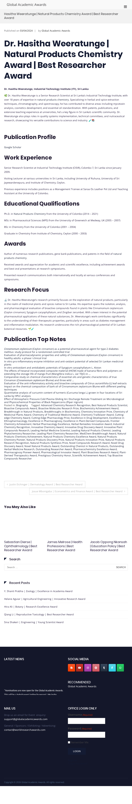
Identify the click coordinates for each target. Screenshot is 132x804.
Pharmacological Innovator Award (60, 452)
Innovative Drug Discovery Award (84, 427)
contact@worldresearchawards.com (24, 729)
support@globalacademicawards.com (25, 719)
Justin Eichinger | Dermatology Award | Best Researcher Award (45, 484)
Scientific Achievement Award (89, 455)
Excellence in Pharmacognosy (45, 421)
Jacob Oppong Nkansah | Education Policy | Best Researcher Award (108, 546)
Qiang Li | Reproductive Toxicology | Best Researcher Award (39, 614)
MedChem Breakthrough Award (98, 433)
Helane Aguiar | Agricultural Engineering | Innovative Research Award (44, 598)
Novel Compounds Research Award (89, 442)
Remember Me (79, 742)
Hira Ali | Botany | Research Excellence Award (30, 606)
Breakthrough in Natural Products (23, 411)
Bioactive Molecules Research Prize (58, 408)
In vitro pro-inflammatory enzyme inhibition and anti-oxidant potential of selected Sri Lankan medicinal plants (63, 363)
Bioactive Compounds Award (20, 408)
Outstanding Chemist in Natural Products (84, 446)
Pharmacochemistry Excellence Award (95, 449)
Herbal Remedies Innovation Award (91, 424)
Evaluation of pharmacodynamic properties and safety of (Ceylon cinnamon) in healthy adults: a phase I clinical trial (63, 356)
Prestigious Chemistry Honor (54, 455)
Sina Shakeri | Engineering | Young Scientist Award (34, 622)
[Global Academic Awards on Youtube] (79, 668)
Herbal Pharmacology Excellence (51, 424)
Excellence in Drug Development (89, 417)
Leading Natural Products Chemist (91, 430)
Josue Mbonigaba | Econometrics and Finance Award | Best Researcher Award (77, 491)
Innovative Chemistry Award (47, 427)
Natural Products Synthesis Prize (49, 442)
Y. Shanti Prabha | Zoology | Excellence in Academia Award (38, 591)
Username (80, 715)
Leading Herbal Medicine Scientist (50, 430)
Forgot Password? (78, 763)
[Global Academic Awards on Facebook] (112, 668)
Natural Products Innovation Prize (84, 439)
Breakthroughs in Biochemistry (62, 411)
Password (80, 728)
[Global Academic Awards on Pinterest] (96, 668)
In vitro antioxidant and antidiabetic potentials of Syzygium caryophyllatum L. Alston (52, 367)
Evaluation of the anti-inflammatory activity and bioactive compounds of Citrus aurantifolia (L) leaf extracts (65, 383)
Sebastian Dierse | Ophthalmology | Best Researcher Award (20, 546)
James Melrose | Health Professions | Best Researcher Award (64, 546)
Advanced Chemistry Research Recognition (65, 405)
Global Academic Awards (26, 4)
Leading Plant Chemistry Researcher (58, 433)
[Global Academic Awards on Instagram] (87, 668)
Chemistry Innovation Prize (96, 411)
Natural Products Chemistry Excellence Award (69, 436)
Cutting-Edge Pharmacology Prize (50, 417)
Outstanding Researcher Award (54, 449)
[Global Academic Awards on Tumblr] (104, 668)
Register (72, 760)
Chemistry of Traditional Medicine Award (56, 414)
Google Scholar (12, 147)
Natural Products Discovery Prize (45, 439)
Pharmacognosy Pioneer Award (22, 452)
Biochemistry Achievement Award (99, 408)
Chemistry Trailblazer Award (97, 414)
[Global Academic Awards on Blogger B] (71, 668)
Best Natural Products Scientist (109, 405)
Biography (22, 405)
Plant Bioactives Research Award (99, 452)
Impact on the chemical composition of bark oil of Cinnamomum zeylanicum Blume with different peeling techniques (65, 388)
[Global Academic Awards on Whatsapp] (120, 668)
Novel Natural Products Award (41, 446)
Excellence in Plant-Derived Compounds (86, 421)
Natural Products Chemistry (30, 213)
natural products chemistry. (53, 99)
